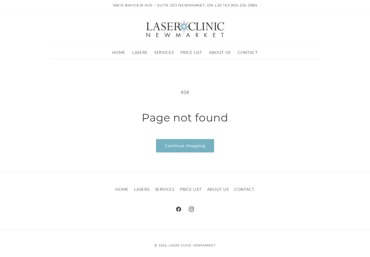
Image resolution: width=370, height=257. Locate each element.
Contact (244, 189)
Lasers (141, 189)
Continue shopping (185, 145)
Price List (191, 189)
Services (164, 189)
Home (122, 189)
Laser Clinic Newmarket (192, 245)
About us (218, 189)
